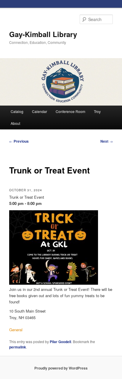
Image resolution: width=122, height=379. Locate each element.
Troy (97, 111)
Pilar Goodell (60, 341)
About (15, 123)
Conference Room (70, 111)
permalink (17, 347)
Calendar (39, 111)
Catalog (17, 111)
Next (106, 141)
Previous (19, 141)
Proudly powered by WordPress (61, 368)
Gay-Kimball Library (43, 34)
